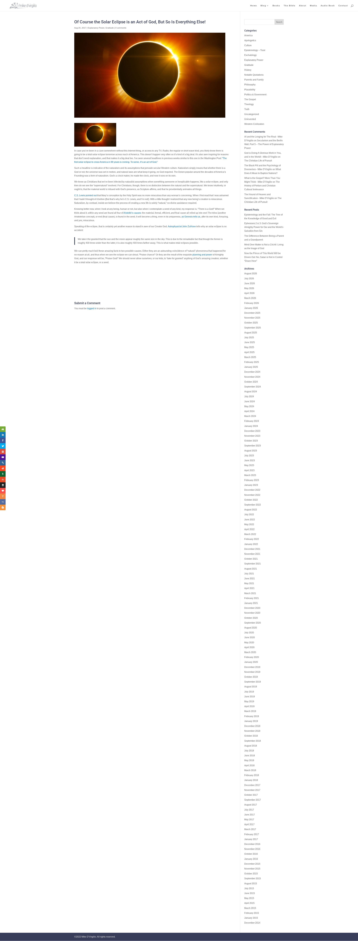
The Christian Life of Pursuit (258, 160)
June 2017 (249, 814)
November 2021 (252, 554)
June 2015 (249, 893)
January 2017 (251, 839)
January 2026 (251, 308)
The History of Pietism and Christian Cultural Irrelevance (262, 186)
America (248, 35)
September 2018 (252, 741)
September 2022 (252, 505)
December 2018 (252, 726)
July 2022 (249, 514)
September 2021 (252, 564)
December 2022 (252, 490)
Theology (249, 104)
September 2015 (252, 878)
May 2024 (249, 406)
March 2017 (250, 829)
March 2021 (250, 593)
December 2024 (252, 372)
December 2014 (252, 923)
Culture (248, 45)
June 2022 (249, 519)
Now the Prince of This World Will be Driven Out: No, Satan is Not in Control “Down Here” (263, 257)
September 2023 (252, 445)
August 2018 (250, 746)
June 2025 (249, 342)
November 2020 (252, 613)
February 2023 (251, 480)
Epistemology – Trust (254, 50)
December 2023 (252, 431)
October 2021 (251, 559)
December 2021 (252, 549)
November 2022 (252, 495)
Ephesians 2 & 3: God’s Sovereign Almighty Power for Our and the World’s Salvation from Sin (263, 227)
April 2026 (249, 293)
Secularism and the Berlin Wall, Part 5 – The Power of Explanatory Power (264, 144)
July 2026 (249, 278)
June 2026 (249, 283)
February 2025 (251, 362)
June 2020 (249, 637)
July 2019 (249, 691)
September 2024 (252, 386)
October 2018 (251, 736)
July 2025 (249, 337)
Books (276, 6)
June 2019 (249, 696)
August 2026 (250, 273)
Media (313, 6)
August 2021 (250, 569)
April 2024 (249, 411)
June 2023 (249, 460)
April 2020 (249, 647)
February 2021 (251, 598)
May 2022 (249, 524)
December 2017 (252, 785)
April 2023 (249, 470)
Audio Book (328, 6)
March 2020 (250, 652)
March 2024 (250, 416)
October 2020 (251, 618)
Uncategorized (251, 114)
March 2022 (250, 534)
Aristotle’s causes (132, 213)
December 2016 (252, 844)
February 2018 (251, 775)
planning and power (202, 254)
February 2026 (251, 303)
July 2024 (249, 396)
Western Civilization (254, 124)
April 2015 (249, 903)
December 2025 (252, 313)
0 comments (120, 28)
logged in (91, 308)
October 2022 (251, 500)
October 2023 (251, 441)
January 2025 (251, 367)
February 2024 (251, 421)
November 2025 (252, 318)
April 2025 (249, 352)
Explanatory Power (96, 28)
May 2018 (249, 760)
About (302, 6)
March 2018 (250, 770)
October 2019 (251, 677)
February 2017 (251, 834)
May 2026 (249, 288)
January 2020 (251, 662)
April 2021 (249, 588)
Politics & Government (255, 94)
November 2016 (252, 849)
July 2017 (249, 810)
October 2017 (251, 795)
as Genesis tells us (191, 216)
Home (253, 6)
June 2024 (249, 401)
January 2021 (251, 603)
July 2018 (249, 750)
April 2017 (249, 824)
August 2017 (250, 805)
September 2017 (252, 800)
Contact (343, 6)
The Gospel (250, 99)
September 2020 (252, 623)
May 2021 (249, 583)
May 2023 (249, 465)
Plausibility (249, 89)
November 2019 (252, 672)
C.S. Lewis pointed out (85, 195)
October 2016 (251, 854)
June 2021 (249, 578)
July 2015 (249, 888)
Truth (246, 109)
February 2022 (251, 539)
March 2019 (250, 711)
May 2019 (249, 701)
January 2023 (251, 485)
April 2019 (249, 706)
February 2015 (251, 913)
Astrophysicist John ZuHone (182, 226)
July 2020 (249, 632)
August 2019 (250, 686)
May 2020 (249, 642)
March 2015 (250, 908)
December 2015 (252, 864)
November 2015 (252, 869)
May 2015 (249, 898)
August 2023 (250, 450)
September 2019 (252, 682)
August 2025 (250, 332)
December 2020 (252, 608)
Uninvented (250, 119)
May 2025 (249, 347)
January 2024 (251, 426)
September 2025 (252, 328)
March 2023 (250, 475)
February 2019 (251, 716)
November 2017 (252, 790)
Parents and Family (254, 80)
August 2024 (250, 391)
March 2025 (250, 357)
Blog (263, 6)
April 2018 (249, 765)
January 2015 (251, 918)
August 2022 (250, 509)
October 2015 (251, 873)
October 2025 (251, 322)
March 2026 (250, 298)
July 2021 (249, 573)
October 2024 (251, 382)
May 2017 (249, 819)
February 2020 (251, 657)
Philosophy (249, 84)
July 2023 (249, 455)
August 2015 (250, 883)
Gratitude (109, 28)
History (247, 70)
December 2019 (252, 667)
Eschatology (250, 55)
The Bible (289, 6)
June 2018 (249, 755)
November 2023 (252, 436)
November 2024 (252, 377)
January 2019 (251, 721)
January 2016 (251, 859)
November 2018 (252, 731)
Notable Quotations (253, 75)
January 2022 (251, 544)
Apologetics (250, 40)
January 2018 (251, 780)
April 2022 (249, 529)
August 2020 (250, 627)
